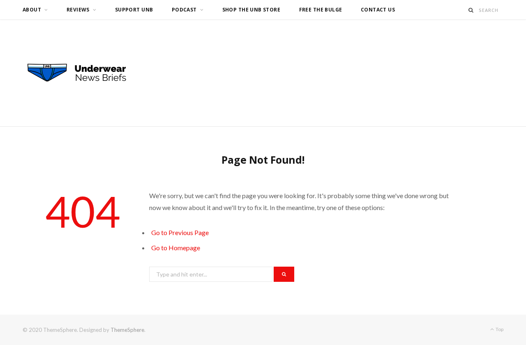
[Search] (471, 10)
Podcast (184, 9)
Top (499, 329)
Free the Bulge (320, 9)
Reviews (78, 9)
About (32, 9)
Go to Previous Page (180, 232)
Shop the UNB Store (251, 9)
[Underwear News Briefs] (84, 73)
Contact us (378, 9)
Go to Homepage (175, 247)
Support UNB (134, 9)
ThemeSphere (127, 330)
